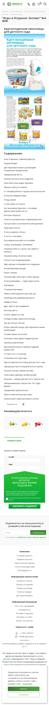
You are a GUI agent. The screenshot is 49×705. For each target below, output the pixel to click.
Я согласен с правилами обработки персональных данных (25, 498)
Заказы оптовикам (24, 584)
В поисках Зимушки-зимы (15, 195)
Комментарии (14, 440)
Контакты (24, 640)
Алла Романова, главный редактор (19, 159)
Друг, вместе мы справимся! (16, 306)
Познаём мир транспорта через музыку (21, 277)
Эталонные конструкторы (15, 358)
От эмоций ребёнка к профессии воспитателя (24, 191)
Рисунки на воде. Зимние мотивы (18, 370)
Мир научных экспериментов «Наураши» (22, 264)
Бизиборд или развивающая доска (19, 298)
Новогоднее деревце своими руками (20, 375)
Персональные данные (25, 563)
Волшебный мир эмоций (14, 268)
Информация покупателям (24, 576)
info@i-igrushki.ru (26, 636)
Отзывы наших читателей (15, 334)
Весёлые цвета (10, 310)
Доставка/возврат (24, 595)
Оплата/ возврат (24, 592)
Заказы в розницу (24, 588)
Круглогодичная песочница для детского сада (24, 362)
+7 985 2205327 (26, 633)
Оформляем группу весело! (16, 390)
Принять (23, 689)
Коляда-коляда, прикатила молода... (20, 319)
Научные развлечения (14, 342)
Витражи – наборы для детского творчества (24, 379)
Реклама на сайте (24, 617)
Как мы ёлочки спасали (14, 323)
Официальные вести (13, 174)
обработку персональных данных (32, 537)
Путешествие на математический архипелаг (23, 223)
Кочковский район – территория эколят (22, 281)
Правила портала (24, 559)
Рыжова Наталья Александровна (18, 179)
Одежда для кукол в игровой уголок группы (23, 366)
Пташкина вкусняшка (13, 289)
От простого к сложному (15, 354)
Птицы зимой (10, 200)
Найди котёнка (10, 302)
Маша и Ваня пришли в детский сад (20, 293)
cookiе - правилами (23, 684)
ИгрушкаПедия (10, 163)
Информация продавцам (24, 602)
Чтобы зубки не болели (14, 204)
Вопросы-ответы (24, 581)
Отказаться (24, 694)
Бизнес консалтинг (24, 620)
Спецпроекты (24, 609)
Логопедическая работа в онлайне (19, 240)
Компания (25, 551)
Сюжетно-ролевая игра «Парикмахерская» (23, 219)
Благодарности (24, 570)
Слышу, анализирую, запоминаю (18, 244)
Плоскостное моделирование (17, 260)
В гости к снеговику (13, 236)
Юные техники (10, 272)
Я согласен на (26, 537)
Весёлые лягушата (12, 215)
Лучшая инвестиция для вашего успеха (21, 398)
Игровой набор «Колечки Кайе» (18, 256)
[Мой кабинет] (33, 4)
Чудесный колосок (12, 228)
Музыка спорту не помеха (15, 187)
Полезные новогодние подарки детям (21, 338)
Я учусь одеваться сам (14, 314)
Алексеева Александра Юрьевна (18, 183)
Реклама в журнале (24, 613)
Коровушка (9, 285)
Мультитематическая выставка (18, 394)
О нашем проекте (24, 555)
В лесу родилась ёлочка (14, 232)
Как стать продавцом (24, 606)
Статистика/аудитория (24, 566)
